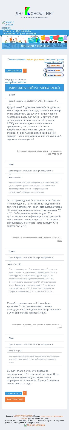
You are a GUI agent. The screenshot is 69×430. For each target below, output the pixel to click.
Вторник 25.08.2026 (8, 29)
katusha (22, 82)
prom (12, 94)
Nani (11, 164)
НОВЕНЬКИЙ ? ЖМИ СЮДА (34, 46)
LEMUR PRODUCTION (23, 416)
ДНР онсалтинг (35, 13)
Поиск (55, 62)
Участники (50, 59)
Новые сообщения (17, 59)
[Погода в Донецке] (11, 24)
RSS (61, 62)
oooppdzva (10, 82)
